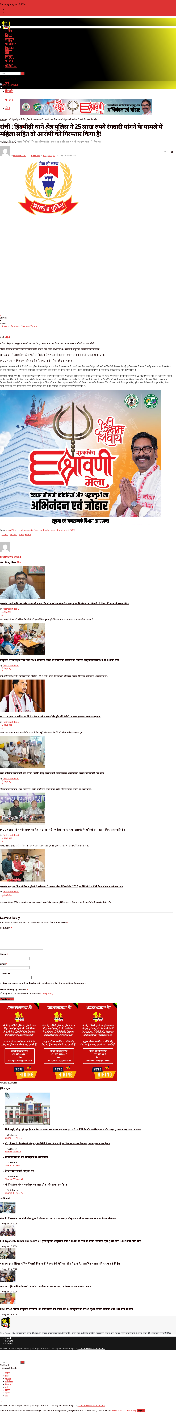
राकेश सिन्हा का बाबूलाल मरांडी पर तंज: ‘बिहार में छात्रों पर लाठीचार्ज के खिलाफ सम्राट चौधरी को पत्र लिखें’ (47, 343)
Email (3, 963)
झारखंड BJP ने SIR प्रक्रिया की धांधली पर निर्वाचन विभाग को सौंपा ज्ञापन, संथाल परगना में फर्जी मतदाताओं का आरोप (52, 354)
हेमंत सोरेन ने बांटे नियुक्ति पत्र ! (20, 1170)
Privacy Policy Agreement (14, 989)
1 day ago (6, 611)
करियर (9, 99)
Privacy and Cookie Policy (124, 1410)
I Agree (141, 1410)
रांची (54, 156)
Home (3, 119)
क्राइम (44, 156)
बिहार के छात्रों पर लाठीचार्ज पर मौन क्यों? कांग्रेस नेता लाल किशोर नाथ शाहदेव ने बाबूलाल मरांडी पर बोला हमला (49, 349)
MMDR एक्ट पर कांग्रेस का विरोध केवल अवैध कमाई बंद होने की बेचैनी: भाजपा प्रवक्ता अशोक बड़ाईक (50, 716)
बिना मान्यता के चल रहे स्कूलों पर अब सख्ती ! (27, 1157)
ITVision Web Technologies (91, 1348)
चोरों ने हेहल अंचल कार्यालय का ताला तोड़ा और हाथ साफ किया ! (36, 1184)
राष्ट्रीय (8, 30)
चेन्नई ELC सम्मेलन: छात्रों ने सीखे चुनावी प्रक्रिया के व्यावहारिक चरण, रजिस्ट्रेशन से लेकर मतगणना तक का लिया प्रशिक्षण (58, 1218)
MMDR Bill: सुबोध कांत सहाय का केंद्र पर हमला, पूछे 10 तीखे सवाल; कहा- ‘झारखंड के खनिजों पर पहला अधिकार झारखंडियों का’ (63, 829)
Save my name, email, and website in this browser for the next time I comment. (44, 983)
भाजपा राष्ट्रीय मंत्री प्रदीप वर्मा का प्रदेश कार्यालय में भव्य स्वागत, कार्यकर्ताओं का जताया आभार (45, 1286)
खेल (7, 108)
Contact (8, 14)
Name (4, 954)
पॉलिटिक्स (11, 66)
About (8, 9)
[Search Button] (22, 73)
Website (6, 973)
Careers (9, 12)
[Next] (3, 907)
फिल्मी (9, 91)
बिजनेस (9, 48)
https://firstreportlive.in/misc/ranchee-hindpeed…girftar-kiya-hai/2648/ (40, 530)
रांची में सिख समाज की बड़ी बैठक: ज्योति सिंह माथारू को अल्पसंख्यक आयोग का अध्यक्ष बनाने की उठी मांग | (53, 773)
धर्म (7, 82)
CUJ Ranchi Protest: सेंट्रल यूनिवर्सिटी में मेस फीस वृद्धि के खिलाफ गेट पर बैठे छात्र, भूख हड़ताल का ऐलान (57, 1143)
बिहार (8, 35)
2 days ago (7, 668)
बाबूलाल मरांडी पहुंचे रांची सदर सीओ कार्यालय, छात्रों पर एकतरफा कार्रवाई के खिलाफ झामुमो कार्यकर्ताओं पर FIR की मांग (59, 660)
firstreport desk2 (19, 156)
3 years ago (35, 156)
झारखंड (9, 39)
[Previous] (1, 907)
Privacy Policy (46, 993)
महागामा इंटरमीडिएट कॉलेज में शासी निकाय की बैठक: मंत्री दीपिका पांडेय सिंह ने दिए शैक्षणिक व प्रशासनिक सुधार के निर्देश (60, 1263)
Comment (6, 927)
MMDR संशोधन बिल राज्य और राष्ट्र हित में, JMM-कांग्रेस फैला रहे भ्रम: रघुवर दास (37, 360)
